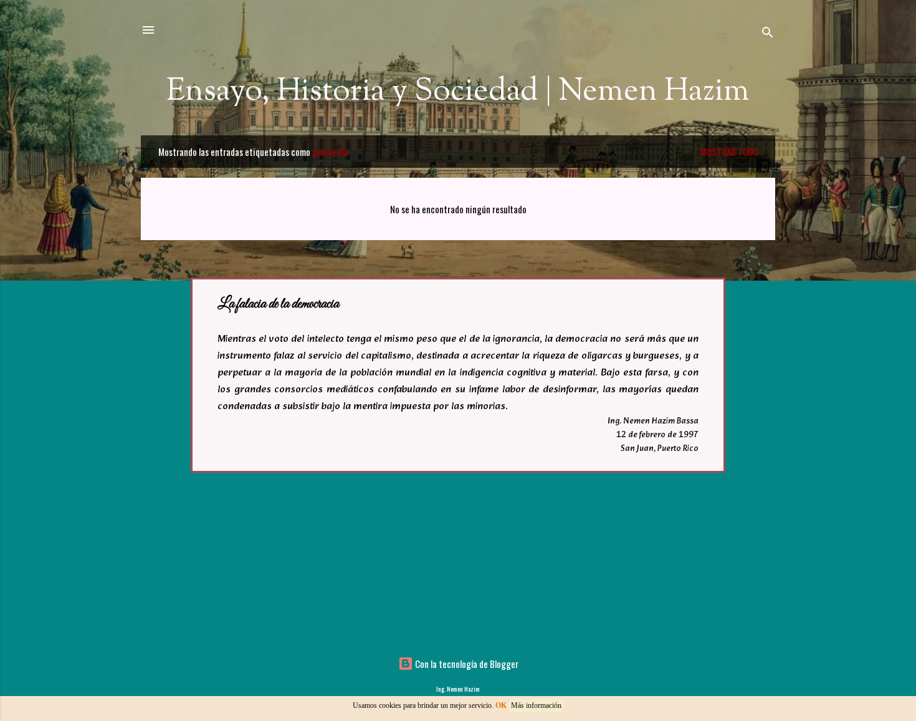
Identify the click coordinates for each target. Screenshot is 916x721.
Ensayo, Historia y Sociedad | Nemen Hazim (458, 92)
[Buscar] (767, 34)
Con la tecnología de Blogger (465, 663)
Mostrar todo (729, 151)
